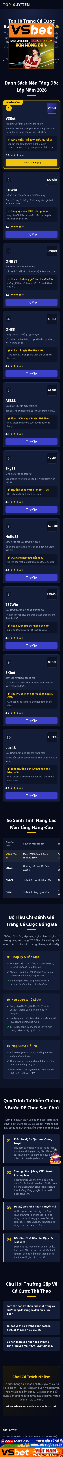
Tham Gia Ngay (31, 162)
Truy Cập (31, 234)
